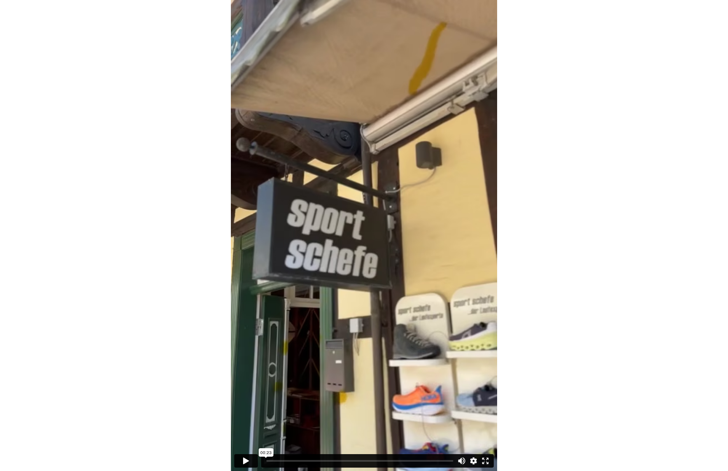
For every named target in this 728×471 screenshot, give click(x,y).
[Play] (246, 461)
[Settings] (473, 461)
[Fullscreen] (485, 461)
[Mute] (462, 461)
